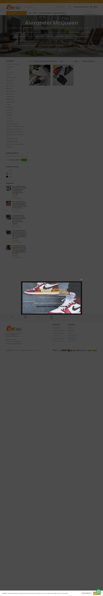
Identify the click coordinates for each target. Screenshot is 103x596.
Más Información (87, 593)
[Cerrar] (81, 279)
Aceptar (97, 593)
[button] (98, 591)
